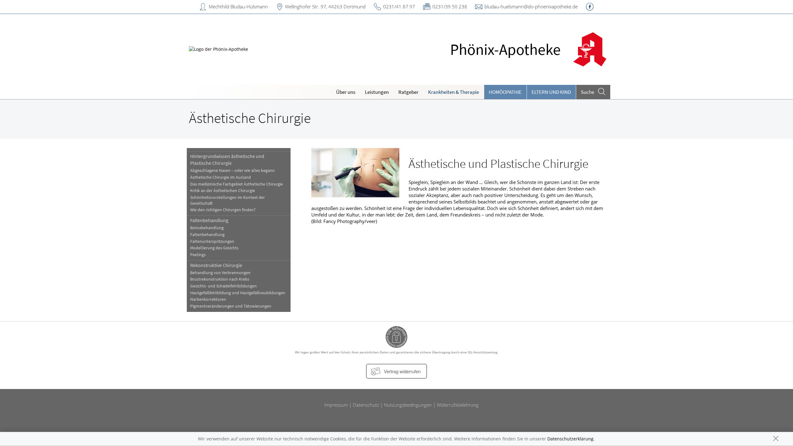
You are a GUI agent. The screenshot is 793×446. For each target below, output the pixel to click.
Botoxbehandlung (207, 227)
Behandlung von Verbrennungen (220, 272)
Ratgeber (408, 92)
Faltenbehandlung (209, 220)
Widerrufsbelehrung (458, 405)
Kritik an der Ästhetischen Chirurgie (222, 190)
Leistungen (377, 92)
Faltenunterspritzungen (212, 241)
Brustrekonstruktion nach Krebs (219, 279)
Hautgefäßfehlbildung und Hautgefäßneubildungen (237, 292)
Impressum (336, 405)
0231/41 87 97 (399, 6)
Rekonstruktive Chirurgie (216, 265)
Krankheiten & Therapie (453, 92)
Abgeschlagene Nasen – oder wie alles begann (232, 170)
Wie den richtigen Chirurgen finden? (223, 209)
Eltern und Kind (551, 92)
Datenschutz (366, 405)
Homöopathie (505, 92)
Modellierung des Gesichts (214, 248)
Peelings (198, 254)
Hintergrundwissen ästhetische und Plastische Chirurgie (227, 159)
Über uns (345, 92)
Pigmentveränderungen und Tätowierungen (230, 306)
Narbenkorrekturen (208, 299)
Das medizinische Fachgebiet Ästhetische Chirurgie (236, 184)
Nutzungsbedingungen (408, 405)
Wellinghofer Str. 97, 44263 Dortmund (325, 6)
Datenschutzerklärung (570, 439)
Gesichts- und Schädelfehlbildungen (223, 286)
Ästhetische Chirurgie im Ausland (220, 177)
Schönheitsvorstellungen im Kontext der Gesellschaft (227, 200)
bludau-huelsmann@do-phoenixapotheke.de (531, 6)
